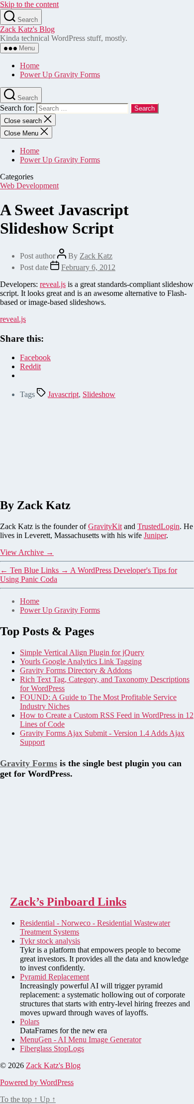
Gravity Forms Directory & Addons (76, 670)
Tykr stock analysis (50, 941)
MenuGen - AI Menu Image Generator (80, 1039)
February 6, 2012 (88, 267)
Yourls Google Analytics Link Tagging (81, 661)
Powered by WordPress (37, 1082)
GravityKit (105, 526)
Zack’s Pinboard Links (68, 901)
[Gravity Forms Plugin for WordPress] (49, 880)
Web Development (29, 185)
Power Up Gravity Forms (60, 74)
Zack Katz (96, 256)
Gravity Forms (28, 763)
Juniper (155, 535)
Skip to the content (29, 4)
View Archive (27, 552)
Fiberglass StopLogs (52, 1048)
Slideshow (99, 394)
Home (29, 65)
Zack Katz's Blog (27, 29)
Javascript (63, 394)
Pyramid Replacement (54, 976)
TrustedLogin (158, 526)
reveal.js (53, 284)
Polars (29, 1021)
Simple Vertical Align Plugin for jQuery (82, 652)
